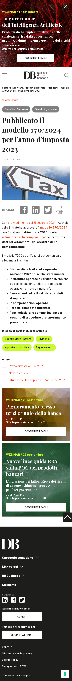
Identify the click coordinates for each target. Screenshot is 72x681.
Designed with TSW (14, 666)
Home (5, 87)
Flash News (16, 87)
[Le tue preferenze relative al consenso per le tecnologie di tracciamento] (65, 674)
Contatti (7, 646)
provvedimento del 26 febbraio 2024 (32, 222)
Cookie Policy (10, 659)
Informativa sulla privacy (17, 653)
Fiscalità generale (35, 87)
